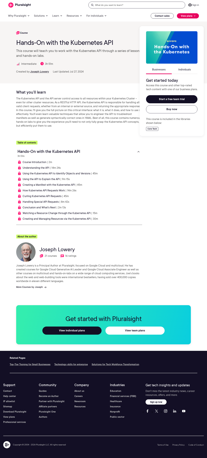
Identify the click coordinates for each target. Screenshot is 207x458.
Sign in (195, 5)
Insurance (115, 406)
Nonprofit (115, 411)
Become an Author (49, 396)
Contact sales (162, 16)
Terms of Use (163, 444)
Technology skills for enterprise (71, 364)
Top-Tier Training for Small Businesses (30, 364)
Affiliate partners (48, 406)
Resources (80, 406)
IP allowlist (9, 401)
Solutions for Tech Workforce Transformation (115, 364)
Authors (43, 417)
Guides (43, 391)
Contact (7, 391)
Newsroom (80, 401)
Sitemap (7, 406)
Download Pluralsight (14, 411)
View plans (9, 417)
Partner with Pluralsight (52, 401)
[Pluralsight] (19, 5)
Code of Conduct (196, 444)
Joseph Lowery (39, 71)
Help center (9, 396)
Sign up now (156, 401)
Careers (78, 396)
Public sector (117, 417)
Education (115, 391)
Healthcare (116, 401)
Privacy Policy (178, 444)
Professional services (14, 422)
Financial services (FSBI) (123, 396)
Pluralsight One (47, 411)
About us (79, 391)
